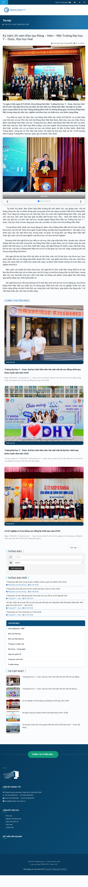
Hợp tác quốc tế (14, 654)
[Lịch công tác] (74, 2)
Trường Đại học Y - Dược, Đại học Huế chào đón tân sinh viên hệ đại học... (50, 689)
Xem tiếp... (74, 548)
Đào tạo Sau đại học (16, 639)
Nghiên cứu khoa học (13, 819)
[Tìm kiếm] (84, 2)
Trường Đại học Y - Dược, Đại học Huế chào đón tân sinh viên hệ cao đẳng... (51, 677)
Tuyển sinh (10, 827)
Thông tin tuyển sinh (16, 644)
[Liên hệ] (69, 2)
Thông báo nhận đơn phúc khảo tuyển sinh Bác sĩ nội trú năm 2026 (33, 589)
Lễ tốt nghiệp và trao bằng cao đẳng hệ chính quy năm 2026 (32, 531)
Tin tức (8, 24)
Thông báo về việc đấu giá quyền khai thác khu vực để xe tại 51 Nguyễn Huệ (36, 596)
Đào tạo (9, 816)
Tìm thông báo (16, 568)
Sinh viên (9, 824)
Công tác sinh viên (15, 659)
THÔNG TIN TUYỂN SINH (42, 754)
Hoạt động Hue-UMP (20, 24)
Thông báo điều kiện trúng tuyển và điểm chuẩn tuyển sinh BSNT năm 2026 (36, 582)
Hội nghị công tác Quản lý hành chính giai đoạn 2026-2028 (45, 713)
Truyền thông (13, 664)
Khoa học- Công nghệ (16, 649)
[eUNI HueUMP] (79, 2)
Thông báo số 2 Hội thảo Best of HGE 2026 (23, 612)
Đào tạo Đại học (14, 634)
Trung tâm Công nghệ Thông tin (56, 869)
